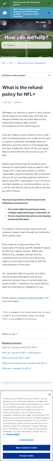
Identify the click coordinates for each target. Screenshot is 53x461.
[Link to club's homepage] (4, 22)
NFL (4, 63)
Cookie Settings (26, 440)
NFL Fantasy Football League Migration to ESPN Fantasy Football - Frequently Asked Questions (27, 13)
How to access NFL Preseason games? (26, 3)
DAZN (41, 315)
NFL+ (11, 63)
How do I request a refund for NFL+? (27, 297)
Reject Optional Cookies (26, 448)
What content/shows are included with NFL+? (24, 363)
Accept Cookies (26, 456)
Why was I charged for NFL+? (16, 368)
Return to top (9, 334)
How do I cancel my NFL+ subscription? (21, 352)
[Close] (49, 394)
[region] (26, 426)
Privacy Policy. (13, 434)
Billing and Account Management (31, 63)
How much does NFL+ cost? (16, 358)
